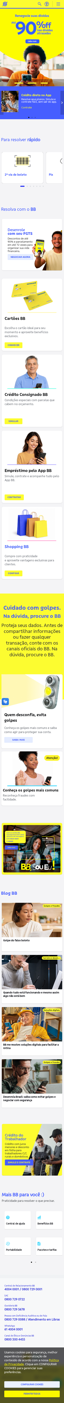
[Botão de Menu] (58, 4)
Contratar (14, 497)
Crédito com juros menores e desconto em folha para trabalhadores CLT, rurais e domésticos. (18, 1152)
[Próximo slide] (62, 103)
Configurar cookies (32, 1384)
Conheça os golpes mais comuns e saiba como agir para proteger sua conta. (30, 729)
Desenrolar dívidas (20, 18)
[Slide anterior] (2, 103)
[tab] (18, 83)
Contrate (26, 107)
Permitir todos (32, 1394)
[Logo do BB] (5, 4)
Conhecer (13, 345)
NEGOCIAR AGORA (13, 264)
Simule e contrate (13, 1168)
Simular (13, 421)
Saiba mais (18, 740)
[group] (32, 46)
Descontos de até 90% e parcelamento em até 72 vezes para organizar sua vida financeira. (16, 246)
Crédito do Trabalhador (16, 1135)
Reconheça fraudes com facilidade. (19, 797)
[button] (22, 167)
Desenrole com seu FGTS (18, 228)
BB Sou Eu (14, 846)
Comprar (13, 573)
